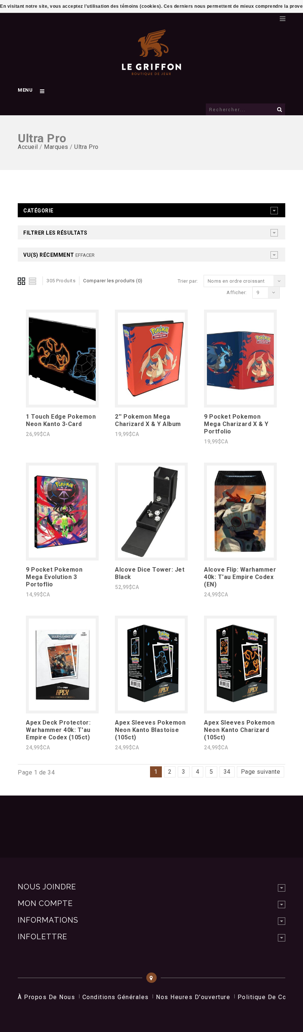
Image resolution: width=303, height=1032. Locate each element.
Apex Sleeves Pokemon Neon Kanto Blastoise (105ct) (150, 730)
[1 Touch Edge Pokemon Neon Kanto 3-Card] (62, 402)
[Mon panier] (268, 16)
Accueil (28, 146)
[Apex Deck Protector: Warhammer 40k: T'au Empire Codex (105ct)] (62, 708)
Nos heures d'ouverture (193, 997)
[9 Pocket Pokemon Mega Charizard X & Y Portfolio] (240, 402)
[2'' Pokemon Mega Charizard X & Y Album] (151, 402)
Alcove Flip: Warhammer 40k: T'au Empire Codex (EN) (240, 577)
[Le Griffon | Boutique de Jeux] (151, 72)
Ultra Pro (86, 146)
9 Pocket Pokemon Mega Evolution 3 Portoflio (54, 577)
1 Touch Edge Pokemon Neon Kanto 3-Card (61, 420)
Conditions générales (115, 997)
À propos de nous (46, 997)
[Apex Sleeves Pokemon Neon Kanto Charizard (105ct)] (240, 708)
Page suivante (260, 771)
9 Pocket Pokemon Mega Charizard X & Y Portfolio (236, 424)
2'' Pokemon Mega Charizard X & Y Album (148, 420)
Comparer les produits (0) (113, 280)
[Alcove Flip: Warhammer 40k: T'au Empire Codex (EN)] (240, 555)
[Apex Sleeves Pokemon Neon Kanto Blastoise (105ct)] (151, 708)
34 (227, 771)
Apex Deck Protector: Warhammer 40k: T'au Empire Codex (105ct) (58, 730)
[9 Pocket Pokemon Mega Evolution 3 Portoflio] (62, 555)
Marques (56, 146)
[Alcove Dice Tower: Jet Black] (151, 555)
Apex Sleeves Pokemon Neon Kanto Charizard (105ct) (239, 730)
